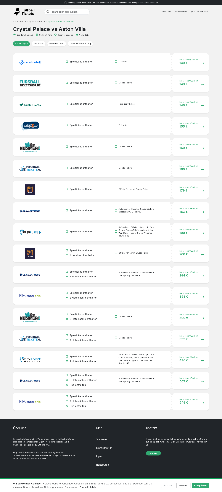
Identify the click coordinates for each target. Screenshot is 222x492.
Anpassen (168, 485)
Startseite (166, 12)
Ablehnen (183, 485)
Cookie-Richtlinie (88, 487)
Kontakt (153, 453)
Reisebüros (202, 12)
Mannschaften (180, 12)
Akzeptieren (200, 485)
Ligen (192, 12)
